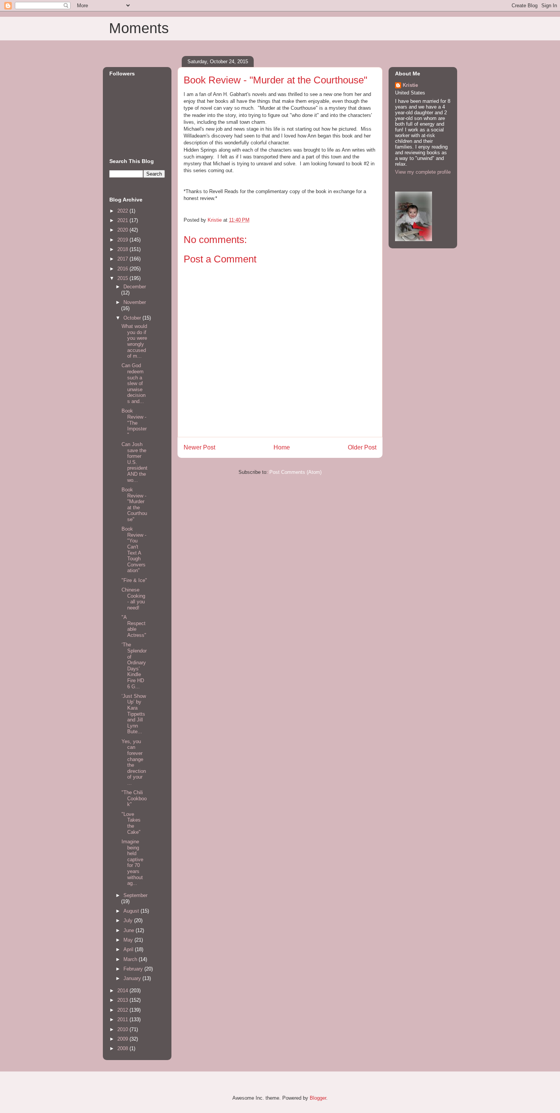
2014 (123, 990)
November (134, 302)
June (129, 930)
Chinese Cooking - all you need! (133, 599)
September (135, 895)
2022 (123, 211)
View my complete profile (423, 172)
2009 (123, 1039)
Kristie (410, 85)
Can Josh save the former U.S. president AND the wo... (134, 462)
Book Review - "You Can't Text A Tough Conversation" (134, 549)
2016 (123, 269)
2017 (123, 259)
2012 (123, 1010)
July (128, 920)
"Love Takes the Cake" (131, 823)
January (132, 978)
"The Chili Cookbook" (134, 798)
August (132, 911)
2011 (123, 1019)
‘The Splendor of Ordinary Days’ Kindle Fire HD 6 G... (134, 665)
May (128, 940)
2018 (123, 249)
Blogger (318, 1098)
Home (282, 447)
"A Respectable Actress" (134, 626)
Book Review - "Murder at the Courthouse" (134, 504)
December (134, 286)
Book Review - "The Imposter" (134, 422)
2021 (123, 220)
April (129, 949)
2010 (123, 1029)
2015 (123, 278)
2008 (123, 1048)
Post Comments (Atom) (295, 472)
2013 (123, 1000)
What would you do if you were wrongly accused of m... (134, 341)
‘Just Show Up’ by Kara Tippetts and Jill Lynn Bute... (134, 714)
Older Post (362, 447)
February (133, 969)
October (132, 318)
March (131, 959)
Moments (139, 28)
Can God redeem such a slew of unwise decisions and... (134, 383)
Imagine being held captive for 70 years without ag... (132, 862)
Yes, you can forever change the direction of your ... (134, 762)
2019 (123, 240)
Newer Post (199, 447)
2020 (123, 230)
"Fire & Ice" (134, 580)
